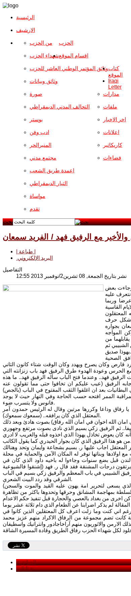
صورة (36, 94)
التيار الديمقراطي (49, 183)
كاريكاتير (112, 145)
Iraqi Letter (115, 84)
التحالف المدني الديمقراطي (60, 107)
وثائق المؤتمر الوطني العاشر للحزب (69, 68)
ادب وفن (39, 132)
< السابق (26, 562)
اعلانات (111, 132)
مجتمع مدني (43, 158)
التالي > (24, 568)
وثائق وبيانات (44, 81)
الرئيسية (25, 17)
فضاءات (112, 158)
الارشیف (25, 30)
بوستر (36, 119)
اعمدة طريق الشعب (52, 170)
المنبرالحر (40, 145)
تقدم (35, 209)
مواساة (37, 196)
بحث (8, 221)
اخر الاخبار (114, 119)
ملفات (110, 107)
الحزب (66, 43)
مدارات (111, 94)
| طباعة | (26, 251)
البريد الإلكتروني (34, 258)
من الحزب (41, 43)
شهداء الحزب (44, 55)
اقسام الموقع (73, 55)
